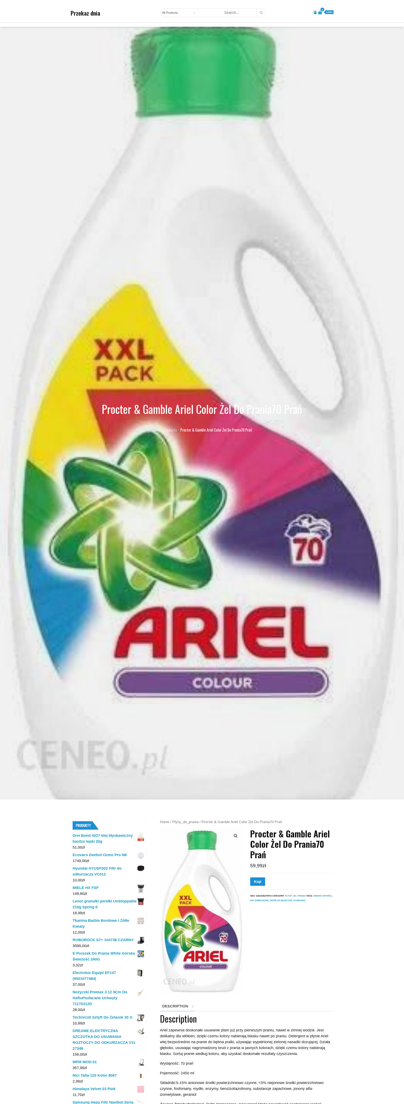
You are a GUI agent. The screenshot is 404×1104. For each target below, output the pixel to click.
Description (175, 1006)
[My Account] (315, 12)
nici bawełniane (259, 900)
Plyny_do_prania (185, 822)
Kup (257, 881)
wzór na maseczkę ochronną (287, 900)
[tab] (177, 1006)
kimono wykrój (322, 896)
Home (164, 822)
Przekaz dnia (85, 13)
